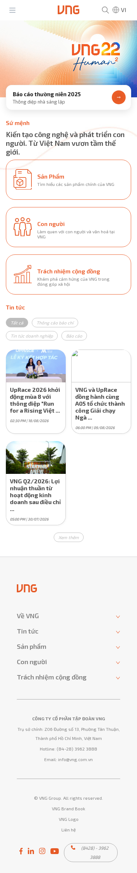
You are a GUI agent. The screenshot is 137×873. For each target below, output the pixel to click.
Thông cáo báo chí (55, 322)
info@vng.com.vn (75, 759)
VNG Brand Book (68, 808)
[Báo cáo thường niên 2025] (68, 58)
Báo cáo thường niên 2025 (47, 94)
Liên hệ (68, 829)
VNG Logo (69, 819)
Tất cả (17, 322)
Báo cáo (74, 335)
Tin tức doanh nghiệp (32, 335)
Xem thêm (68, 537)
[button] (68, 105)
